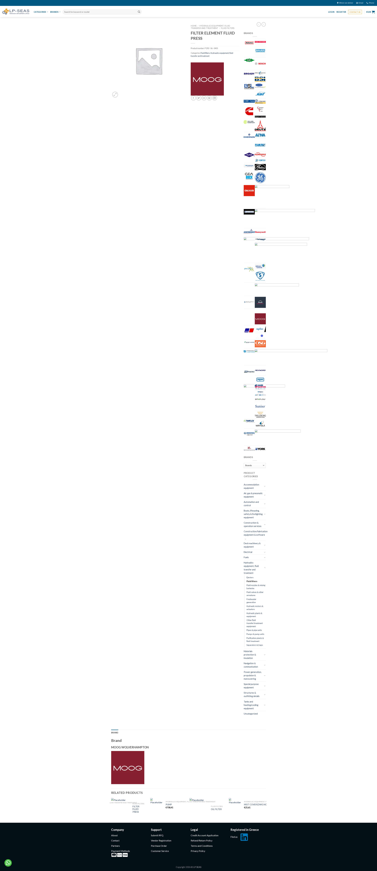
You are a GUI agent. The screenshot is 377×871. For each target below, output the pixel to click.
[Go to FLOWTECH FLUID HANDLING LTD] (260, 160)
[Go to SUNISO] (260, 406)
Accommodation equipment (251, 486)
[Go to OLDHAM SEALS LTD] (260, 343)
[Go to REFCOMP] (291, 356)
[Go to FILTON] (249, 155)
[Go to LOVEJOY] (277, 289)
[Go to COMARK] (260, 101)
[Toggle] (265, 486)
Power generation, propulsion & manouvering (253, 675)
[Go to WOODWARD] (249, 448)
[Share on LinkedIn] (214, 98)
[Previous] (111, 810)
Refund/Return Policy (201, 840)
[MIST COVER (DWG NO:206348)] (235, 805)
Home (194, 26)
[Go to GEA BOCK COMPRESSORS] (249, 176)
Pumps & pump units (255, 634)
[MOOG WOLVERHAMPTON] (207, 79)
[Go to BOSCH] (260, 63)
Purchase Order (159, 845)
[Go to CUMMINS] (249, 111)
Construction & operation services (252, 524)
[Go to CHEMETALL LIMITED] (249, 101)
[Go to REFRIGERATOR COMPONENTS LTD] (249, 371)
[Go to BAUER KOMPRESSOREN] (260, 50)
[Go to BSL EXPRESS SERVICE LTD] (249, 86)
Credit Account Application (204, 835)
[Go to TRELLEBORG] (260, 414)
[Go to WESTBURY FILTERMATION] (278, 437)
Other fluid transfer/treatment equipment (255, 623)
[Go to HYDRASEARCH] (260, 239)
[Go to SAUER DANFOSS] (260, 387)
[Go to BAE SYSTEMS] (260, 41)
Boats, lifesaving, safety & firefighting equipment (253, 514)
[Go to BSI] (260, 79)
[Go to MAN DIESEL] (260, 302)
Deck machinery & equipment (252, 545)
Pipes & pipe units (254, 630)
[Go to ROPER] (260, 380)
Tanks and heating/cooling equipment (251, 705)
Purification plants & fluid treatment (255, 639)
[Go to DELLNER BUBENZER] (249, 122)
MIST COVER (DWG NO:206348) (259, 804)
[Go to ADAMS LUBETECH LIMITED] (249, 43)
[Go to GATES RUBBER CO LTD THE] (260, 167)
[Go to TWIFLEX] (249, 421)
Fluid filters (227, 28)
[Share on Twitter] (198, 98)
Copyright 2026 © (188, 867)
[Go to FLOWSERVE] (260, 154)
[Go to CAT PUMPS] (260, 93)
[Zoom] (115, 94)
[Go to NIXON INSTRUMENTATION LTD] (260, 336)
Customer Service (160, 851)
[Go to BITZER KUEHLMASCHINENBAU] (249, 60)
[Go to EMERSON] (249, 135)
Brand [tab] (114, 732)
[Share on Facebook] (193, 98)
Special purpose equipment (251, 686)
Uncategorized (251, 713)
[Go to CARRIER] (260, 86)
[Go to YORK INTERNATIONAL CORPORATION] (260, 449)
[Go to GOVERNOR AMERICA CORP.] (272, 196)
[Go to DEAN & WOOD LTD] (260, 116)
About (114, 835)
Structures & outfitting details (251, 694)
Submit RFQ (157, 835)
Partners (115, 845)
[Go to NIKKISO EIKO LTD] (260, 329)
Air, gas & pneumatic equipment (253, 495)
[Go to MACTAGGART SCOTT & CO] (249, 302)
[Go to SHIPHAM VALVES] (260, 393)
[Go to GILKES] (249, 190)
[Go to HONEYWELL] (260, 232)
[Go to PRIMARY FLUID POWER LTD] (249, 350)
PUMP (169, 804)
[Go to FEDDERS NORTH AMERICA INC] (260, 135)
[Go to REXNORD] (260, 370)
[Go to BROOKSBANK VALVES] (260, 73)
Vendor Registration (161, 840)
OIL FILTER (216, 809)
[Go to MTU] (249, 330)
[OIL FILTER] (199, 809)
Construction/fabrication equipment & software (256, 533)
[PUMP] (156, 805)
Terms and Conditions (202, 845)
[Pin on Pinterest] (209, 98)
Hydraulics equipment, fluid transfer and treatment (210, 27)
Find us (234, 836)
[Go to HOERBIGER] (249, 231)
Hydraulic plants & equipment (254, 614)
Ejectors (250, 577)
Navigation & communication (251, 665)
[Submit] (139, 11)
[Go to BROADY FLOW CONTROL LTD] (249, 73)
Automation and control (251, 504)
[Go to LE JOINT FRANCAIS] (260, 276)
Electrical (248, 552)
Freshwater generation (251, 600)
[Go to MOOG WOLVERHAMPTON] (260, 318)
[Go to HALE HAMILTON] (249, 212)
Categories (40, 12)
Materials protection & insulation (250, 654)
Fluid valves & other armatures (255, 593)
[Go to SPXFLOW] (260, 399)
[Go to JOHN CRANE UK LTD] (249, 269)
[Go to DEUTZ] (260, 125)
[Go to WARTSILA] (260, 424)
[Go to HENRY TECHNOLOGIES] (285, 218)
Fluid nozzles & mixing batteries (256, 587)
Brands (54, 12)
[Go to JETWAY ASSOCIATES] (281, 252)
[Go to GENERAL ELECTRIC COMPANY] (260, 177)
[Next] (265, 810)
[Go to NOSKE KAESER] (249, 342)
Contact (115, 840)
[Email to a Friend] (204, 98)
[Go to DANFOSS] (260, 109)
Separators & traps (255, 645)
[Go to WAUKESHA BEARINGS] (249, 434)
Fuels (246, 557)
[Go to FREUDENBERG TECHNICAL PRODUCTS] (249, 165)
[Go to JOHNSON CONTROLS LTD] (260, 266)
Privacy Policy (198, 851)
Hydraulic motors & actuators (255, 607)
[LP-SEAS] (15, 12)
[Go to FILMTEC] (260, 145)
